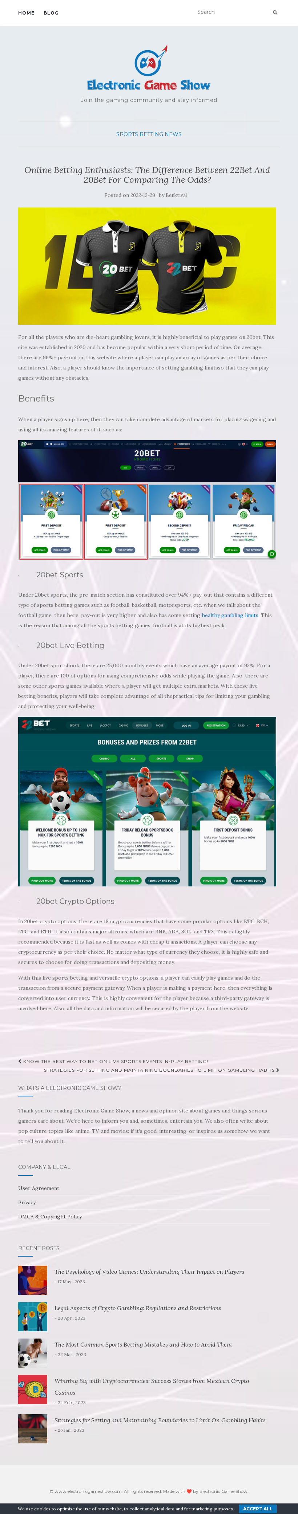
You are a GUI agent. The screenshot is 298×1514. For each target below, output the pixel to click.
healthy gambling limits (230, 615)
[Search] (275, 12)
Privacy (27, 1202)
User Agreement (38, 1188)
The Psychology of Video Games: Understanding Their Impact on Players (149, 1271)
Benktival (176, 195)
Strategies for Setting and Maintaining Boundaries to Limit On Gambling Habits (160, 1070)
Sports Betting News (149, 134)
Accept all (258, 1508)
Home (26, 13)
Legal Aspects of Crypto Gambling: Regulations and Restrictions (138, 1308)
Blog (51, 13)
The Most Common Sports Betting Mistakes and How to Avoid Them (143, 1344)
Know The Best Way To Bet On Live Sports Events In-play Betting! (115, 1061)
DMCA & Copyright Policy (50, 1216)
